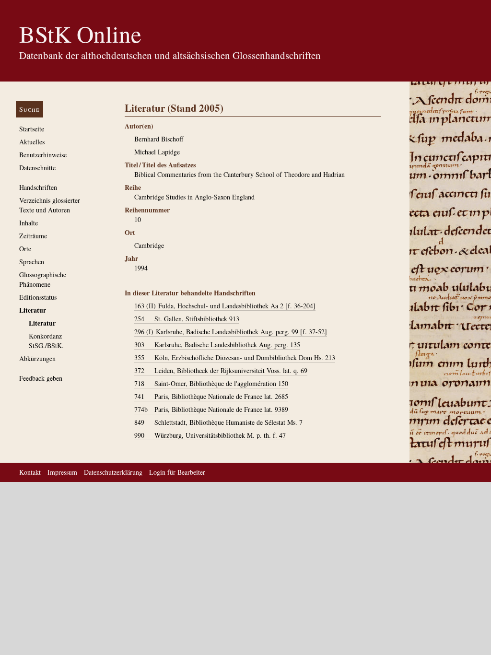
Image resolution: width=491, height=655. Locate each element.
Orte (25, 248)
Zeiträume (33, 235)
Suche (29, 109)
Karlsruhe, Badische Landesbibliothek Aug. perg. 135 (217, 344)
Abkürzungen (37, 358)
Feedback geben (40, 378)
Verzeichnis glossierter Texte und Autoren (49, 205)
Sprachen (31, 261)
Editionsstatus (38, 297)
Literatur (32, 310)
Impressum (62, 472)
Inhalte (28, 222)
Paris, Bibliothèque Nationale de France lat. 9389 (211, 409)
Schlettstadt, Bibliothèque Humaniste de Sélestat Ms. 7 (218, 422)
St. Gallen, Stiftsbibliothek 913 (186, 318)
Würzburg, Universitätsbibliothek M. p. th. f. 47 (210, 435)
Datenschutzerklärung (113, 472)
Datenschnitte (37, 167)
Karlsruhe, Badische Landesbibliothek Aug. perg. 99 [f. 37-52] (230, 331)
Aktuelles (32, 141)
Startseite (31, 128)
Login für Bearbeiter (177, 472)
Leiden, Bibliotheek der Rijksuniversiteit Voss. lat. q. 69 (220, 370)
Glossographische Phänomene (42, 279)
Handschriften (38, 187)
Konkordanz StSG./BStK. (46, 340)
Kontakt (30, 472)
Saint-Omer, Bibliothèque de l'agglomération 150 (211, 383)
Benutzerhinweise (43, 154)
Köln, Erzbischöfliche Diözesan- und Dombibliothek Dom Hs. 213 (234, 357)
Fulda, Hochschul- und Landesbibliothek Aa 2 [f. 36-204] (225, 305)
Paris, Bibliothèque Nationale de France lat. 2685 (211, 396)
